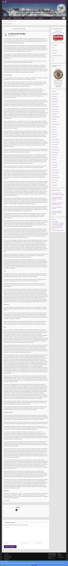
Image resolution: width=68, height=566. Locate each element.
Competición (54, 50)
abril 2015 (54, 159)
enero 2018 (54, 121)
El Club (9, 18)
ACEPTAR (34, 565)
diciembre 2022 (55, 106)
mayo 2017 (54, 129)
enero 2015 (54, 167)
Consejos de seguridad (52, 554)
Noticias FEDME (56, 190)
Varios (6, 21)
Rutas (53, 58)
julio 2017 (54, 126)
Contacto (40, 18)
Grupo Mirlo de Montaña (57, 225)
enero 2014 (54, 185)
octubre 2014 (55, 175)
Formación (54, 53)
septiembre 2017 (55, 124)
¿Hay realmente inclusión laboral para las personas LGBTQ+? (57, 199)
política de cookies (16, 563)
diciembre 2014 (55, 169)
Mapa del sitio (60, 554)
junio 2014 (54, 182)
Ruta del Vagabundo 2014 (18, 28)
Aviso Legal (60, 556)
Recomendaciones (52, 553)
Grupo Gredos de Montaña (57, 224)
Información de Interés (30, 18)
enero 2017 (54, 137)
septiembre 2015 (55, 152)
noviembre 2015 (55, 149)
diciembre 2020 (55, 111)
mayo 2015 (54, 157)
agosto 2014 (54, 180)
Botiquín (49, 557)
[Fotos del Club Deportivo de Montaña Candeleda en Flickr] (5, 1)
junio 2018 (54, 119)
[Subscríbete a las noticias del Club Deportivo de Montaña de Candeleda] (3, 1)
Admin (11, 35)
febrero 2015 (55, 164)
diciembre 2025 (55, 93)
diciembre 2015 (55, 147)
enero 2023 (54, 104)
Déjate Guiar (58, 68)
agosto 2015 (54, 154)
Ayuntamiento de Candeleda (58, 222)
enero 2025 (54, 96)
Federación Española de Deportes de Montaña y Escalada (57, 213)
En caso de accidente (52, 556)
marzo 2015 (54, 162)
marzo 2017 (54, 131)
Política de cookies (61, 557)
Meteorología (55, 221)
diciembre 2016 (55, 139)
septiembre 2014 (55, 177)
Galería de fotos (18, 18)
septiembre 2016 (55, 142)
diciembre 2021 (55, 109)
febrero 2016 (55, 144)
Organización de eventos (57, 55)
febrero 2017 (55, 134)
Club (53, 47)
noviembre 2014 (55, 172)
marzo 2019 (54, 114)
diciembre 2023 (55, 101)
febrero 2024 (55, 99)
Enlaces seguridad (51, 558)
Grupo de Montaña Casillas (57, 230)
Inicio (4, 18)
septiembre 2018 (55, 116)
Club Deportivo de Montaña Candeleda (34, 11)
